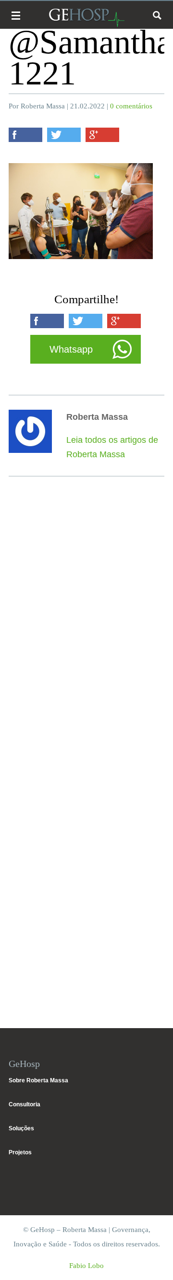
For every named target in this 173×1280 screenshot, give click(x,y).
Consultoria (24, 1104)
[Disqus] (86, 625)
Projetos (20, 1152)
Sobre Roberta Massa (38, 1080)
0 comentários (131, 106)
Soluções (21, 1128)
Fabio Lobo (86, 1265)
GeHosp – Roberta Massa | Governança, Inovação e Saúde (86, 17)
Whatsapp (71, 349)
